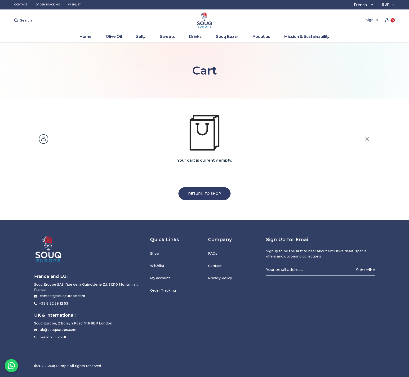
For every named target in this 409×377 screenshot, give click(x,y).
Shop (154, 253)
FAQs (212, 253)
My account (160, 278)
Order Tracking (48, 4)
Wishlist (74, 4)
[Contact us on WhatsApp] (11, 365)
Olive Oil (114, 36)
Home (86, 36)
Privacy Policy (220, 278)
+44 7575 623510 (53, 337)
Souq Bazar (227, 36)
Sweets (167, 36)
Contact (20, 4)
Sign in (372, 20)
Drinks (195, 36)
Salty (141, 36)
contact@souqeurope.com (62, 296)
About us (261, 36)
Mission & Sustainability (306, 36)
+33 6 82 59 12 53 (53, 303)
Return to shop (204, 193)
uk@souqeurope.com (58, 330)
